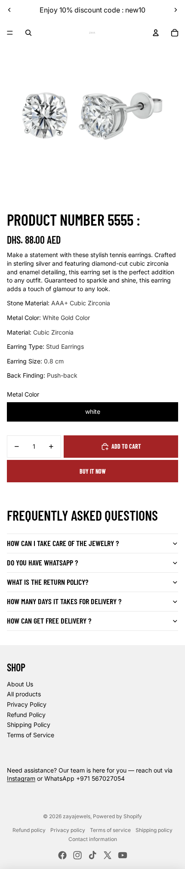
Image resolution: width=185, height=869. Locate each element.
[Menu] (10, 33)
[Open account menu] (155, 32)
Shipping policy (154, 830)
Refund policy (29, 830)
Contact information (92, 839)
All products (24, 694)
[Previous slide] (9, 9)
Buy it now (93, 471)
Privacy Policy (26, 704)
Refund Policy (26, 714)
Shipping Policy (28, 724)
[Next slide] (175, 9)
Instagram (21, 778)
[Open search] (28, 32)
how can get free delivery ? (49, 620)
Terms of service (110, 830)
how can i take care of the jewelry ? (63, 543)
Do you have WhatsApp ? (42, 562)
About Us (20, 684)
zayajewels (76, 816)
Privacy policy (67, 830)
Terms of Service (30, 735)
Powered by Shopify (117, 816)
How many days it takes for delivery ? (64, 601)
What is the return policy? (47, 582)
